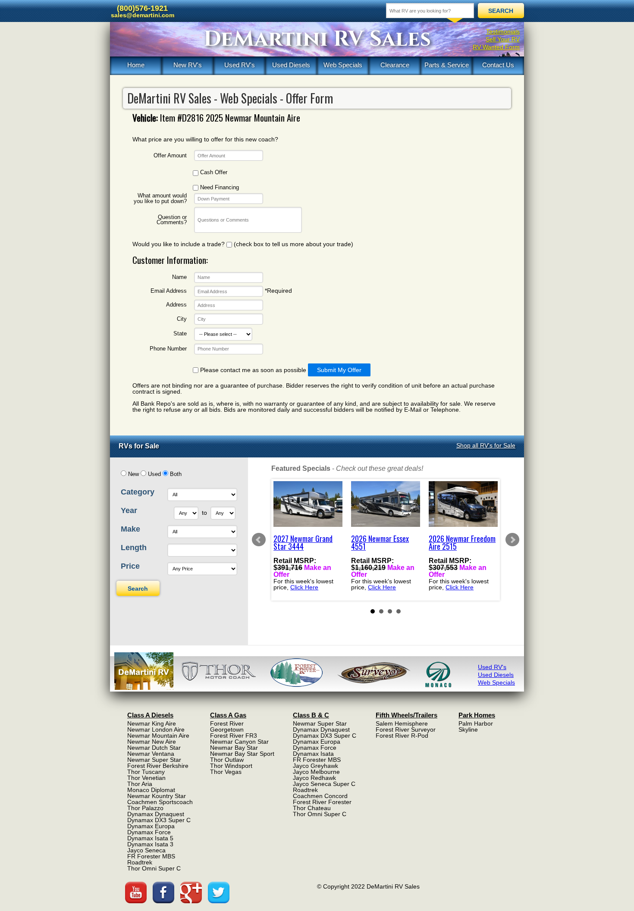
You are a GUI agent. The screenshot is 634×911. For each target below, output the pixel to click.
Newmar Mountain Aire (158, 735)
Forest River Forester (322, 801)
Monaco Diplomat (151, 789)
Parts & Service (446, 65)
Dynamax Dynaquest (155, 814)
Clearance (394, 65)
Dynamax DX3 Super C (159, 820)
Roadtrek (139, 862)
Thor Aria (139, 783)
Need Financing (218, 188)
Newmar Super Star (154, 759)
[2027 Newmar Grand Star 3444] (307, 504)
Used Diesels (291, 65)
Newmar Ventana (150, 753)
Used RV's (239, 65)
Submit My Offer (339, 369)
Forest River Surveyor (406, 729)
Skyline (468, 729)
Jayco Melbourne (316, 771)
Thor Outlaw (227, 759)
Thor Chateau (312, 808)
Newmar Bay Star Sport (242, 753)
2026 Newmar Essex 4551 (380, 542)
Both (176, 474)
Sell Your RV (503, 39)
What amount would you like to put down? (160, 198)
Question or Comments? (172, 220)
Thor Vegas (226, 771)
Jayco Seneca (146, 850)
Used (154, 474)
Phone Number (168, 349)
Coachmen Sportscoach (160, 801)
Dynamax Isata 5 (150, 838)
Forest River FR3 (233, 735)
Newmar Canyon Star (239, 741)
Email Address (169, 291)
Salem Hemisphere (402, 723)
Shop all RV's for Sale (485, 445)
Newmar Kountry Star (156, 795)
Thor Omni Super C (154, 868)
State (180, 334)
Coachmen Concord (320, 795)
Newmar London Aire (156, 729)
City (182, 319)
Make (130, 529)
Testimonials (503, 31)
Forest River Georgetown (227, 726)
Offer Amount (170, 156)
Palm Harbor (475, 723)
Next (512, 540)
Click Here (304, 587)
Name (179, 277)
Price (130, 566)
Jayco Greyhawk (315, 765)
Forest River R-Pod (402, 735)
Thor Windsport (231, 765)
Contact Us (498, 65)
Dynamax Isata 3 (150, 844)
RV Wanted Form (496, 47)
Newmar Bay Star (234, 747)
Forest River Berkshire (157, 765)
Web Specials (342, 65)
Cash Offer (212, 172)
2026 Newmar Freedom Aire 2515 (462, 542)
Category (137, 492)
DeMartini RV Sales (317, 39)
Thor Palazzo (145, 808)
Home (135, 65)
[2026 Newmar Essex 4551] (385, 504)
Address (176, 305)
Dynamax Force (149, 832)
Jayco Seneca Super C (324, 783)
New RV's (187, 65)
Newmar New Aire (151, 741)
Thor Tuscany (146, 771)
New (133, 474)
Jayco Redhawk (314, 777)
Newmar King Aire (151, 723)
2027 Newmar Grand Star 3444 (303, 542)
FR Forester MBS (151, 856)
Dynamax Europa (151, 826)
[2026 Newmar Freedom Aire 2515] (463, 504)
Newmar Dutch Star (154, 747)
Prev (259, 540)
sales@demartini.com (142, 15)
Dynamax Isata (313, 753)
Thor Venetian (146, 777)
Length (134, 547)
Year (129, 510)
